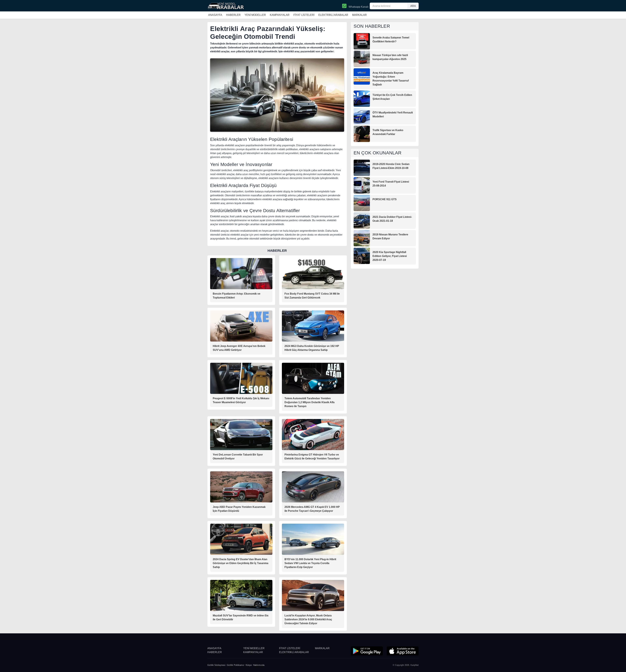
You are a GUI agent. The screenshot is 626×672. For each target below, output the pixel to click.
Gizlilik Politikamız (235, 665)
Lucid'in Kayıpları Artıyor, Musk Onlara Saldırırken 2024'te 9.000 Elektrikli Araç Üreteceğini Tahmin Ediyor (308, 619)
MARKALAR (359, 15)
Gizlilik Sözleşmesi (216, 665)
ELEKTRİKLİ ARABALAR (333, 15)
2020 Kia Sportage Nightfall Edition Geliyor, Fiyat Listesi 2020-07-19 (390, 256)
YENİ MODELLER (255, 15)
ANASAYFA (215, 15)
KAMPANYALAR (280, 15)
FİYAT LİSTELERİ (303, 15)
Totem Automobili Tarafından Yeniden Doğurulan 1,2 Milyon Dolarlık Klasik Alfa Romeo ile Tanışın (309, 402)
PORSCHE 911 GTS (385, 199)
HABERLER (233, 15)
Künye (249, 665)
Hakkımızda (258, 665)
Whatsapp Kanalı (358, 6)
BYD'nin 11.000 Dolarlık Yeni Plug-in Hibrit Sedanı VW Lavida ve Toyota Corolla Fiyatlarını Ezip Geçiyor (310, 563)
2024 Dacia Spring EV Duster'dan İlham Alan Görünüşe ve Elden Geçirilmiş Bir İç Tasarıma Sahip (240, 563)
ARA (413, 6)
